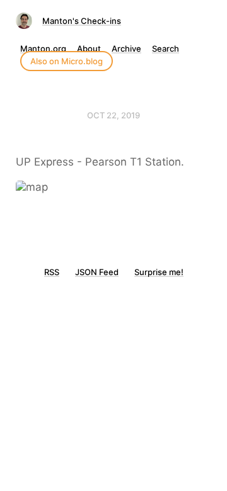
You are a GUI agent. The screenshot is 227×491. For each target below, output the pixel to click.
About (89, 48)
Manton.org (43, 48)
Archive (126, 48)
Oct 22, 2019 (113, 115)
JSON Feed (97, 272)
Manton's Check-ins (81, 21)
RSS (51, 272)
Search (165, 48)
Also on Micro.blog (66, 61)
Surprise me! (158, 272)
